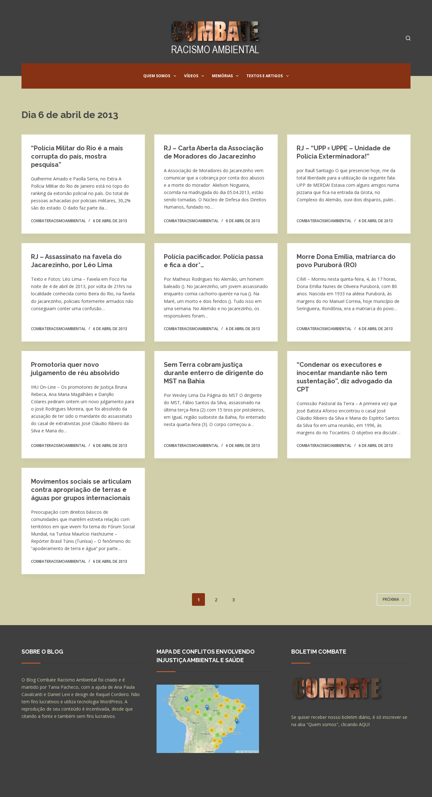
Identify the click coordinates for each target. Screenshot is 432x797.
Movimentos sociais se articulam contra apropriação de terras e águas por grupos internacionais (81, 490)
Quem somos (156, 75)
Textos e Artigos (264, 75)
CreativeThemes (133, 786)
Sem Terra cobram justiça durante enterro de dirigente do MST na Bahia (213, 373)
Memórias (222, 75)
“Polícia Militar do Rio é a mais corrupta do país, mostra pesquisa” (77, 156)
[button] (175, 76)
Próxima (391, 599)
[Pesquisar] (408, 38)
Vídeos (191, 75)
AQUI (364, 724)
